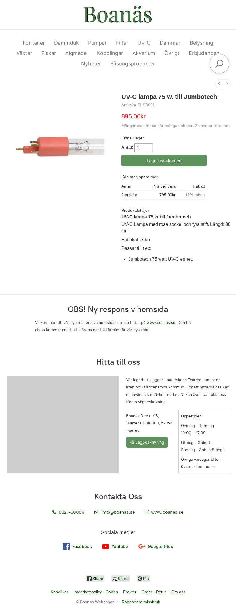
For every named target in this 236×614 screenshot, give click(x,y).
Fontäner (34, 43)
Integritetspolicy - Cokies (95, 592)
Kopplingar (110, 53)
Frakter (129, 592)
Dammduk (66, 43)
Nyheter (91, 64)
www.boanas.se (160, 322)
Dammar (170, 43)
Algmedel (76, 53)
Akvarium (143, 53)
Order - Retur (154, 592)
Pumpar (97, 43)
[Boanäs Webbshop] (118, 14)
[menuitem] (219, 84)
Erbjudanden (204, 53)
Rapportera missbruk (141, 602)
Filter (122, 43)
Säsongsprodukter (132, 64)
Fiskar (48, 53)
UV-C (144, 43)
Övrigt (172, 53)
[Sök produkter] (219, 63)
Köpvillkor (59, 592)
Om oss (178, 592)
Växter (24, 53)
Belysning (201, 43)
